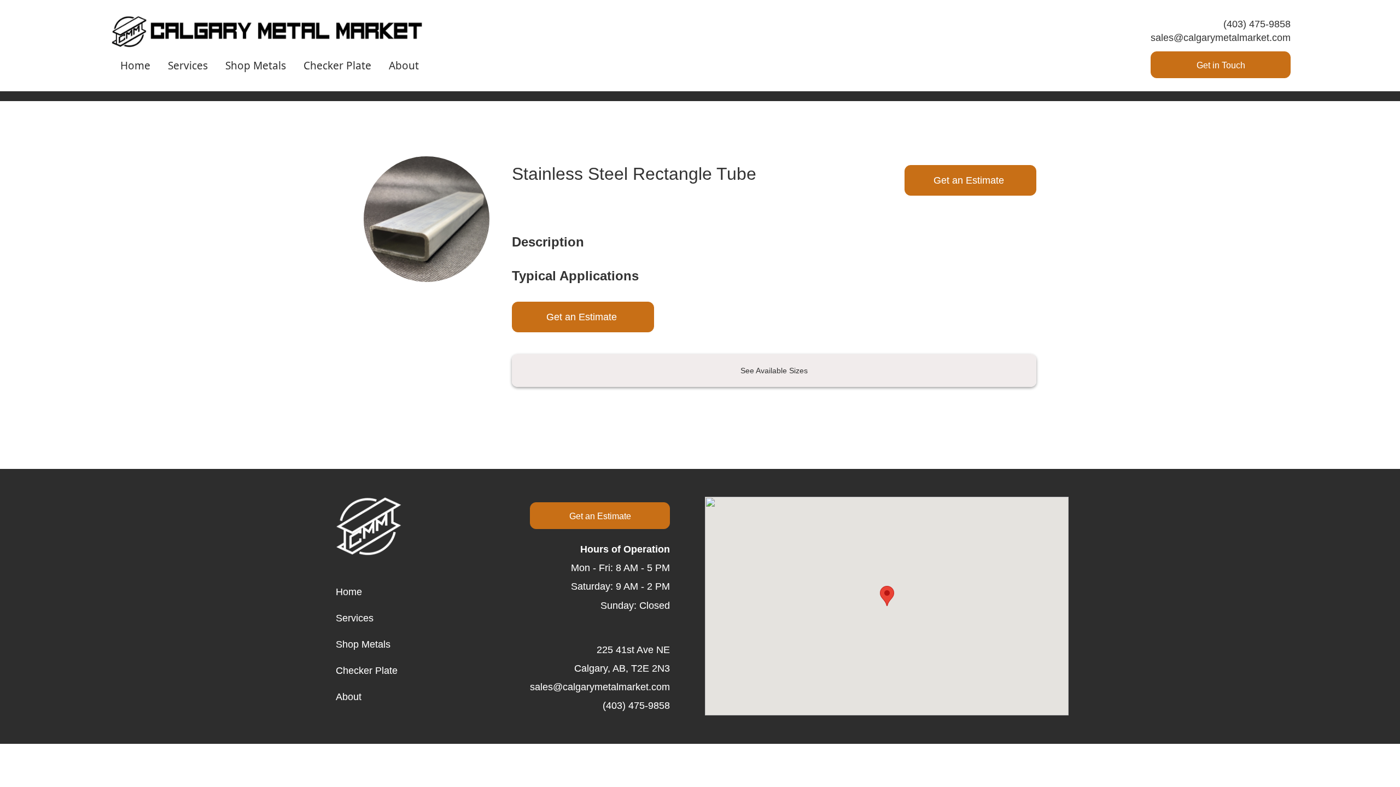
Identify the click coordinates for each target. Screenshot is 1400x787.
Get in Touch (1221, 65)
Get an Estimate (969, 180)
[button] (887, 596)
